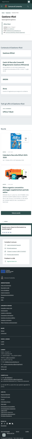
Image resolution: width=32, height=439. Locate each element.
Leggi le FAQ (4, 410)
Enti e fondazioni (5, 290)
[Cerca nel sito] (27, 6)
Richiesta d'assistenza (6, 416)
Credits (27, 431)
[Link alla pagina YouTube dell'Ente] (10, 423)
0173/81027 (11, 29)
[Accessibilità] (4, 435)
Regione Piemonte (5, 1)
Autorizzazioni (4, 310)
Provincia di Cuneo (5, 397)
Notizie (4, 152)
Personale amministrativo (7, 295)
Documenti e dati (5, 288)
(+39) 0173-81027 (10, 358)
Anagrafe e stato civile (6, 308)
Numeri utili (4, 369)
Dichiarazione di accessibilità (8, 406)
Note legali (3, 404)
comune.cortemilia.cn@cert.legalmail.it (15, 32)
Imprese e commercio (6, 320)
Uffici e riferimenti (7, 108)
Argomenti (8, 12)
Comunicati (3, 333)
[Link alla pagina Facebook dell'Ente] (2, 423)
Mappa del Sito (10, 433)
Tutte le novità (16, 213)
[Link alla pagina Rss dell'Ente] (12, 423)
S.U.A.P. (3, 399)
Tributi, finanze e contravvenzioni (9, 323)
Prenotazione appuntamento (8, 414)
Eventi (2, 344)
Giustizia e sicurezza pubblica (8, 318)
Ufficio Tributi (7, 24)
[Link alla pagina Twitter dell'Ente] (4, 423)
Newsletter (3, 426)
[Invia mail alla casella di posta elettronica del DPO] (8, 377)
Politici (2, 297)
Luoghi (2, 341)
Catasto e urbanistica (6, 313)
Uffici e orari (4, 367)
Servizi (17, 431)
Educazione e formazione (7, 315)
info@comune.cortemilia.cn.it (14, 31)
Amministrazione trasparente (8, 409)
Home (3, 12)
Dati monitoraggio (5, 431)
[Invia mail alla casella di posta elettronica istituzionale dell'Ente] (12, 362)
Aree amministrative (6, 285)
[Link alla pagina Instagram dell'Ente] (7, 423)
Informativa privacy (5, 402)
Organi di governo (5, 293)
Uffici (2, 300)
